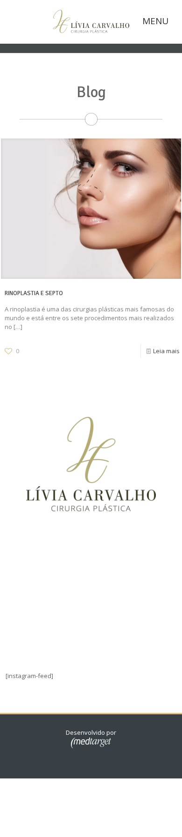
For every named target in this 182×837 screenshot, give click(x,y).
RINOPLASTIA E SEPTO (34, 293)
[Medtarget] (91, 746)
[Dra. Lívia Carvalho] (91, 20)
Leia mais (166, 351)
